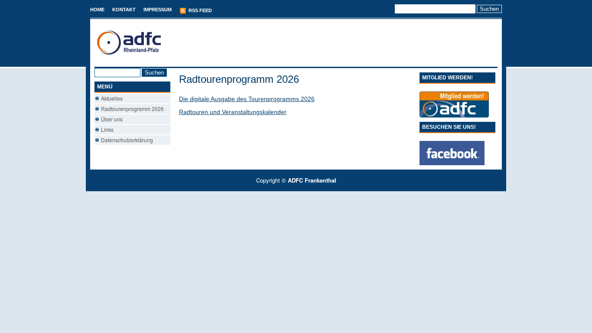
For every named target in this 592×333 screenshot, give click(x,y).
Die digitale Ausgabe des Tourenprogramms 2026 (247, 98)
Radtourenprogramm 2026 (132, 108)
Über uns (112, 119)
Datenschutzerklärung (127, 140)
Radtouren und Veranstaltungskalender (232, 111)
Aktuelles (112, 98)
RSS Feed (199, 10)
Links (107, 129)
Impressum (157, 9)
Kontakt (124, 9)
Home (97, 9)
